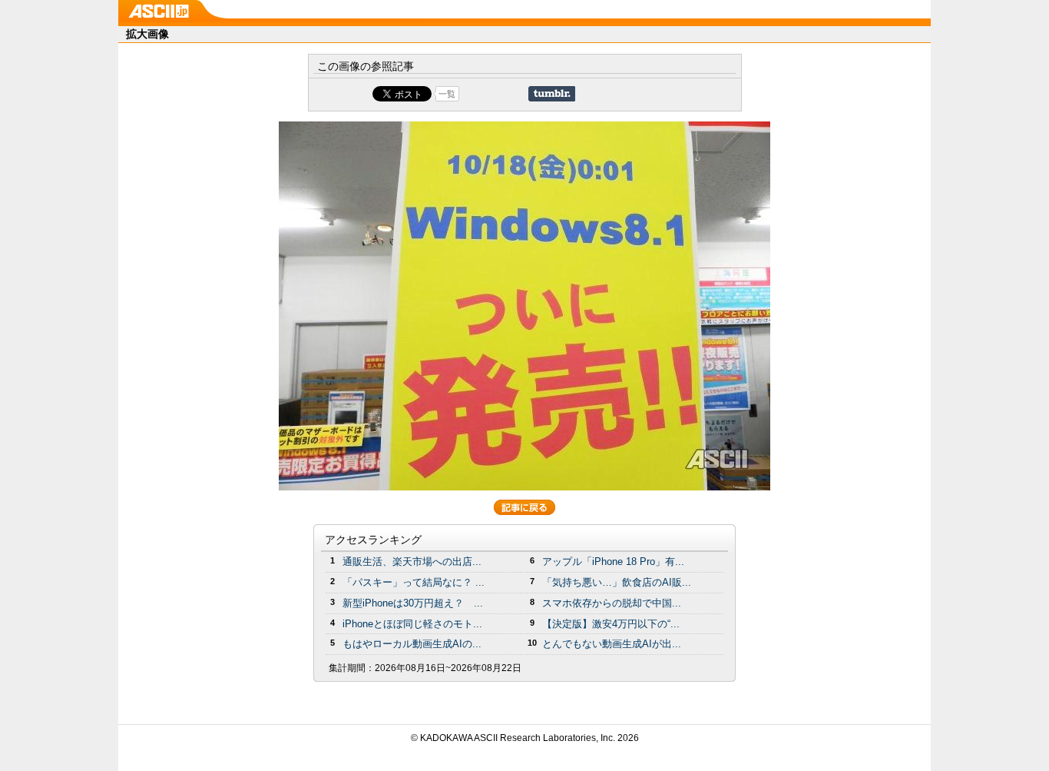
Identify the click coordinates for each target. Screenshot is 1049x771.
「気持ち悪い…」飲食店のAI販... (616, 582)
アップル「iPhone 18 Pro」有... (613, 561)
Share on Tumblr (551, 93)
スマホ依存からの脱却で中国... (611, 603)
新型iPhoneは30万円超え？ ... (412, 603)
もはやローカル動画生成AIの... (411, 644)
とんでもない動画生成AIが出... (611, 644)
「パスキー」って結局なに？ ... (413, 582)
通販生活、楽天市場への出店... (411, 561)
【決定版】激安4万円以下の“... (611, 624)
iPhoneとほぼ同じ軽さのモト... (412, 624)
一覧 (446, 93)
